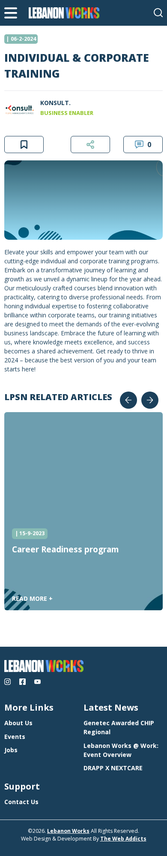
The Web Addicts (123, 838)
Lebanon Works (68, 831)
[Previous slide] (128, 400)
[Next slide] (149, 400)
